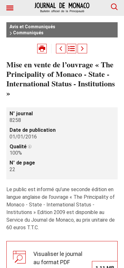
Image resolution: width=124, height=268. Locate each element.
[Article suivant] (82, 48)
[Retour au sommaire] (71, 48)
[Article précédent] (60, 48)
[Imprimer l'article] (42, 48)
